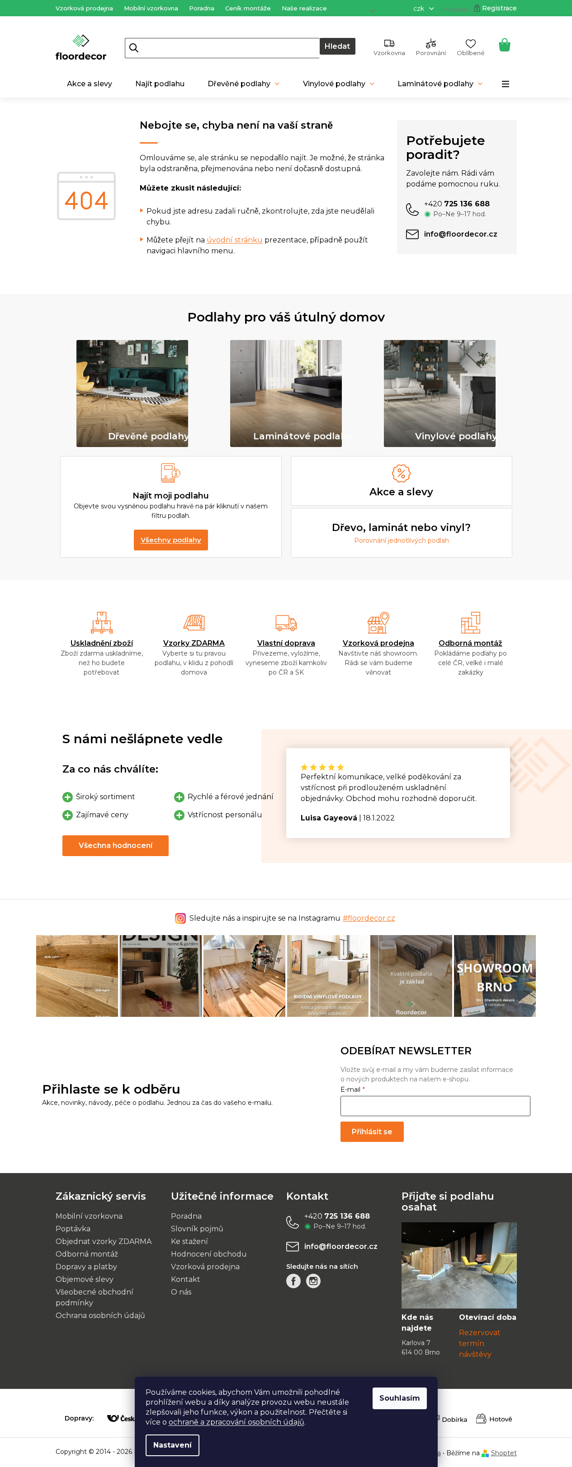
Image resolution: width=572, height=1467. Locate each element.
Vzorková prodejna (84, 8)
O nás (181, 1292)
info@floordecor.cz (341, 1246)
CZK (419, 9)
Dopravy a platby (86, 1266)
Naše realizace (304, 8)
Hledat (337, 46)
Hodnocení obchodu (209, 1254)
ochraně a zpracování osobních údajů (236, 1422)
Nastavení (172, 1445)
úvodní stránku (235, 240)
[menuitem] (90, 84)
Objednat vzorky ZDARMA (103, 1241)
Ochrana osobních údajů (100, 1315)
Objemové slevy (84, 1279)
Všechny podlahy (171, 540)
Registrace (499, 8)
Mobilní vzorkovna (151, 8)
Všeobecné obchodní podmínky (94, 1297)
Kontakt (185, 1279)
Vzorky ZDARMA (194, 643)
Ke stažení (189, 1241)
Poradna (201, 8)
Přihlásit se (372, 1132)
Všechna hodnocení (115, 845)
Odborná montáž (470, 643)
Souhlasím (399, 1398)
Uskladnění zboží (102, 643)
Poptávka (73, 1229)
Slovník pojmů (197, 1229)
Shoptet (504, 1453)
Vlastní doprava (286, 643)
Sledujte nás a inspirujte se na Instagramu (292, 918)
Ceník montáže (248, 8)
